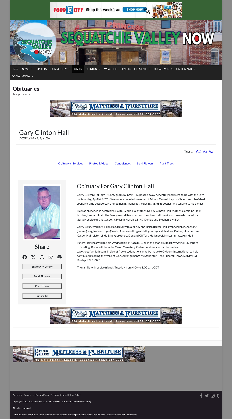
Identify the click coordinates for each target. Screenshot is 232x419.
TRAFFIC (125, 68)
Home (15, 68)
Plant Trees (167, 163)
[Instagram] (213, 395)
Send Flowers (145, 163)
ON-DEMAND (184, 68)
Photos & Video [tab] (99, 163)
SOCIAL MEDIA (21, 76)
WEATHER (110, 68)
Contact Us (29, 395)
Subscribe (42, 296)
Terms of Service (59, 395)
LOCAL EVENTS (163, 68)
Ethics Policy (74, 395)
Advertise (17, 395)
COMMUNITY (58, 68)
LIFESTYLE (140, 68)
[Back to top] (223, 410)
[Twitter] (207, 395)
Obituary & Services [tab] (70, 163)
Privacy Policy (42, 395)
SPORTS (42, 68)
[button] (198, 151)
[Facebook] (201, 395)
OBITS (78, 68)
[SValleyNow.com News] (218, 395)
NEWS (25, 68)
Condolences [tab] (123, 163)
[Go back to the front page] (116, 42)
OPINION (91, 68)
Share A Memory (42, 266)
